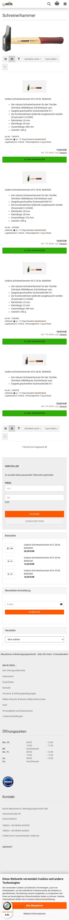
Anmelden (34, 612)
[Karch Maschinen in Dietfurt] (6, 4)
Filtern (34, 514)
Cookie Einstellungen (12, 716)
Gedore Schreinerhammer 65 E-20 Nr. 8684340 (28, 99)
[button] (5, 59)
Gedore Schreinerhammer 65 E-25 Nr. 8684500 (28, 189)
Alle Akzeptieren (34, 905)
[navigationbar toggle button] (65, 4)
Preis (8, 483)
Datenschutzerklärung (45, 899)
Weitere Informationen (34, 913)
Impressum (8, 676)
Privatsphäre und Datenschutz (17, 711)
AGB (4, 705)
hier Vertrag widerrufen (13, 670)
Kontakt (6, 688)
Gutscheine (8, 682)
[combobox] (32, 59)
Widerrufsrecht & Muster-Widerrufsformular (24, 699)
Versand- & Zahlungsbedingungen (19, 693)
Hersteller (12, 466)
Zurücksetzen (34, 521)
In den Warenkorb (34, 159)
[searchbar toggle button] (49, 4)
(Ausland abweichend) (36, 139)
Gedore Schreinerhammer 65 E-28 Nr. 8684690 (28, 371)
